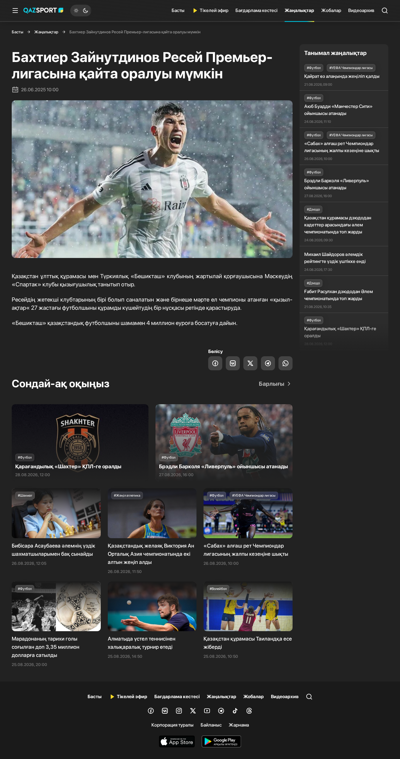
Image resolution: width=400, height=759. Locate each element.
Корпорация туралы (172, 725)
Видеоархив (361, 10)
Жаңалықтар (299, 10)
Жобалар (331, 10)
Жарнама (239, 725)
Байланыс (211, 725)
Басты (178, 10)
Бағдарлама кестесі (256, 10)
